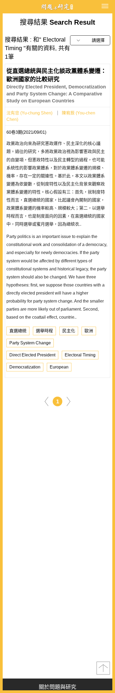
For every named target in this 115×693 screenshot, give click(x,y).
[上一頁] (46, 401)
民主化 (68, 331)
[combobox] (90, 40)
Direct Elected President (32, 355)
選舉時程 (44, 331)
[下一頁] (68, 401)
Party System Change (30, 343)
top (103, 668)
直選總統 (17, 331)
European (59, 367)
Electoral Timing (80, 355)
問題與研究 (57, 7)
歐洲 (89, 331)
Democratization (24, 367)
